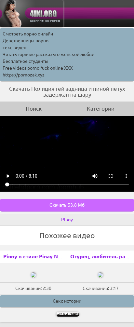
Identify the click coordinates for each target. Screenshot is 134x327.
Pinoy (67, 219)
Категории (100, 108)
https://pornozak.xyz (24, 74)
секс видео (14, 47)
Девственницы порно (25, 40)
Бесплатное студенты (25, 61)
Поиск (34, 108)
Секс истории (67, 301)
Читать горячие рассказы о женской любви (48, 54)
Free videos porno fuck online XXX (38, 68)
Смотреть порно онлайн (28, 33)
